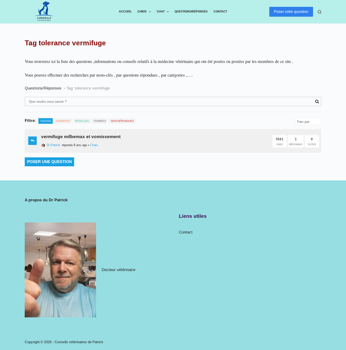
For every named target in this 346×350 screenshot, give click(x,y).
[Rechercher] (319, 12)
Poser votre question (291, 12)
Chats (94, 145)
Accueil (125, 11)
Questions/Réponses (191, 11)
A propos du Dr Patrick (46, 200)
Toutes (45, 121)
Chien (141, 11)
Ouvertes (63, 121)
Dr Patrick (53, 145)
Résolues (82, 121)
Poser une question (49, 161)
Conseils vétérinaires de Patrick (79, 342)
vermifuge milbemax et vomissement (81, 136)
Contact (220, 11)
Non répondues (122, 121)
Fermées (100, 121)
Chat (161, 11)
